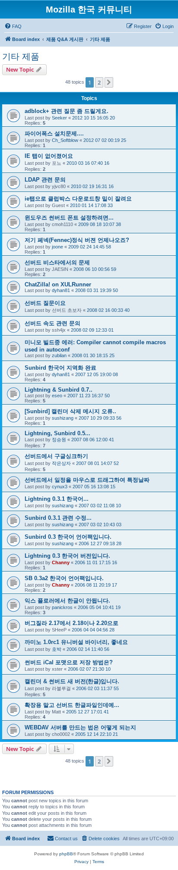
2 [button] (99, 82)
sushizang (62, 418)
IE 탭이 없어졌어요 (49, 156)
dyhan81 (61, 290)
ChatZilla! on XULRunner (58, 284)
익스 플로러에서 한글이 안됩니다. (67, 600)
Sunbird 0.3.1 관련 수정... (58, 518)
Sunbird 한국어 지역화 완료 (60, 367)
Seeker (59, 117)
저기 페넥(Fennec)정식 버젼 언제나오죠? (77, 240)
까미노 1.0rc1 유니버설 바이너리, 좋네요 (76, 642)
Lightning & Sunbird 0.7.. (58, 389)
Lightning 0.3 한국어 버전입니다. (67, 556)
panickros (62, 607)
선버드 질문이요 (45, 303)
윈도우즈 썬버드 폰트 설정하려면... (69, 217)
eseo (57, 395)
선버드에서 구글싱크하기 (56, 456)
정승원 (59, 439)
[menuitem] (13, 26)
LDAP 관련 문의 (45, 179)
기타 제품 (20, 56)
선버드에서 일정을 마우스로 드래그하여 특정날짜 (87, 480)
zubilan (59, 355)
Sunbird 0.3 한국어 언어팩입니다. (68, 537)
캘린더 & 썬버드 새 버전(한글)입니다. (72, 681)
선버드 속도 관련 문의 (52, 323)
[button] (109, 82)
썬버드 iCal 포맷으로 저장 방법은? (69, 662)
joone (57, 246)
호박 (56, 649)
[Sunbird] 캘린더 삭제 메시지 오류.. (70, 411)
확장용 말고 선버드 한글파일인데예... (72, 705)
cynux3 (59, 486)
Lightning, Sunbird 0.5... (57, 433)
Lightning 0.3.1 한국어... (57, 499)
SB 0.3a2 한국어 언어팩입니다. (64, 578)
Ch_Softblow (65, 140)
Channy (61, 562)
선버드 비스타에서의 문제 (57, 262)
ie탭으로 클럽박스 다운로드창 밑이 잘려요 (78, 198)
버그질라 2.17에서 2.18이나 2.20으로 (71, 623)
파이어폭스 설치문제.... (54, 133)
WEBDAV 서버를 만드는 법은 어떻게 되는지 (80, 727)
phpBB (66, 853)
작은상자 (61, 463)
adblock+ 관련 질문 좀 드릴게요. (66, 111)
